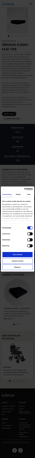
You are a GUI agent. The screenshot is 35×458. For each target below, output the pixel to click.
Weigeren (17, 267)
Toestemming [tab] (6, 194)
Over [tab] (29, 194)
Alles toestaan (17, 254)
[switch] (30, 233)
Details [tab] (18, 194)
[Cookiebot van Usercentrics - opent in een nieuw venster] (25, 189)
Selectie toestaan (17, 261)
